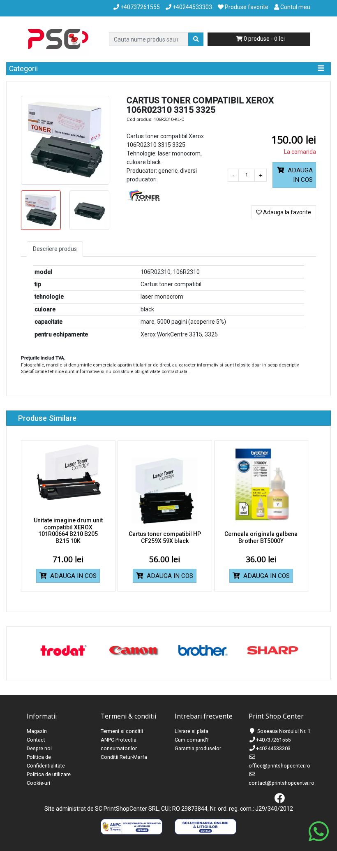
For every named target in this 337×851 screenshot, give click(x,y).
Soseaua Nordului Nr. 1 (283, 731)
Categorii (23, 69)
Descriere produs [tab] (55, 249)
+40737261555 (273, 740)
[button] (294, 175)
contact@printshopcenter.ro (281, 783)
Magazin (37, 731)
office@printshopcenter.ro (279, 766)
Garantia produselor (198, 748)
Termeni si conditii (122, 731)
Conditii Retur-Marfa (124, 757)
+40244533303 (273, 748)
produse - (260, 38)
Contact (36, 740)
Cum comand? (191, 740)
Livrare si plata (191, 731)
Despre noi (39, 748)
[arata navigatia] (321, 68)
